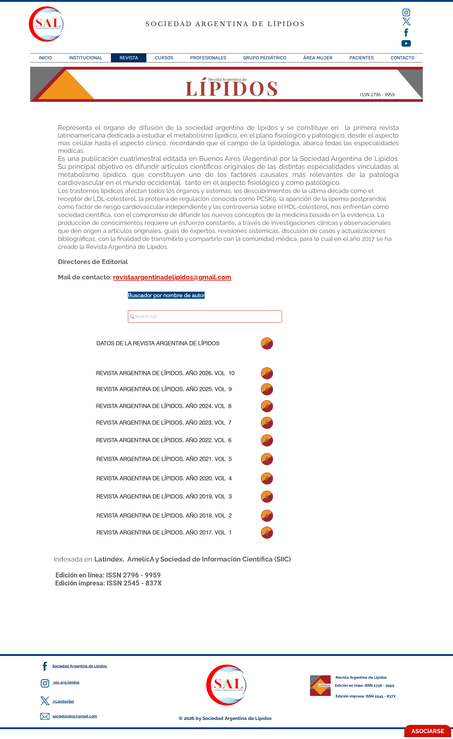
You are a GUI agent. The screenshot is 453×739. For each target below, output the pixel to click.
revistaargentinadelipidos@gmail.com (172, 277)
